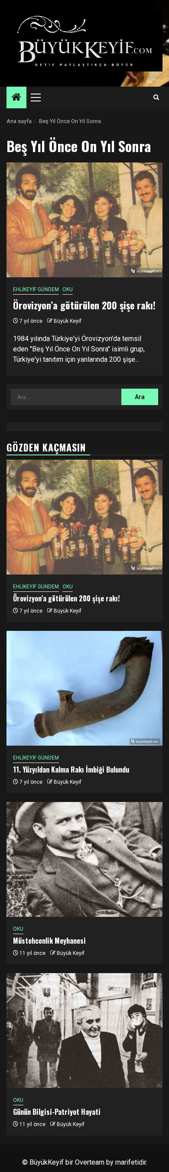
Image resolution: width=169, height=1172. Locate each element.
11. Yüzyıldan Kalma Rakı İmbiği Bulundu (71, 769)
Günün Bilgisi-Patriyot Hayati (57, 1112)
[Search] (156, 97)
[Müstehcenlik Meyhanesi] (84, 859)
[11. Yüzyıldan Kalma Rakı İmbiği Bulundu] (84, 688)
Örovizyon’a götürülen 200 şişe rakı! (84, 305)
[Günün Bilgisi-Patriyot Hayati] (84, 1030)
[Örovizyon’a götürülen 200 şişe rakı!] (84, 219)
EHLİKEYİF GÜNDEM (36, 289)
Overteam (89, 1162)
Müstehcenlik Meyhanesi (49, 940)
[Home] (16, 98)
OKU (67, 289)
